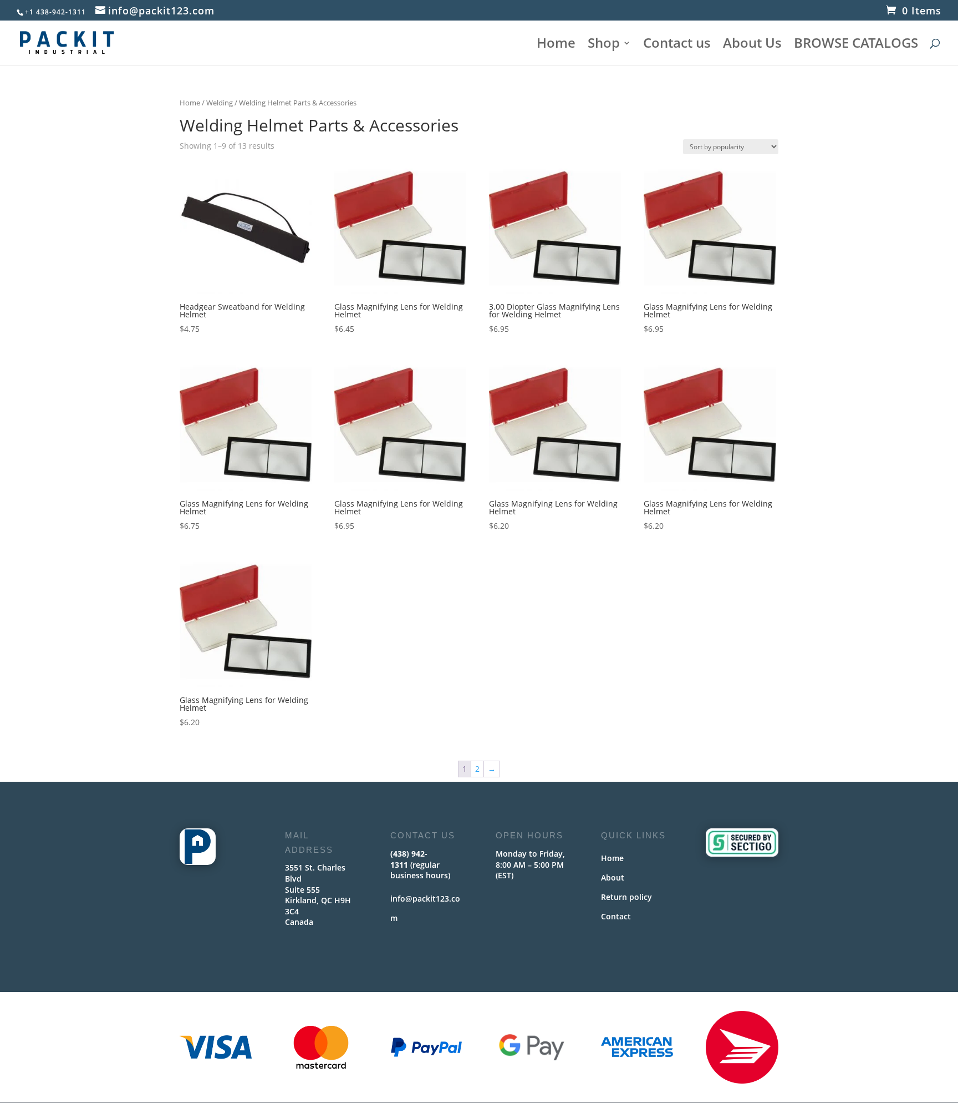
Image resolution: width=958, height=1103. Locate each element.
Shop (604, 45)
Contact (616, 916)
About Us (752, 45)
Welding (219, 103)
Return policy (626, 897)
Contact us (677, 45)
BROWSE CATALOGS (856, 45)
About (612, 877)
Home (556, 45)
